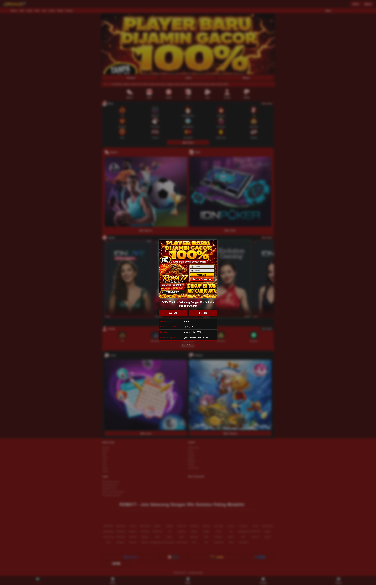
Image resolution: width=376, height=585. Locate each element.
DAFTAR (173, 313)
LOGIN (203, 313)
